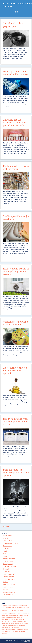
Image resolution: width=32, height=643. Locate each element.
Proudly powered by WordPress (12, 640)
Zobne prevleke (8, 594)
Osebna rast (6, 571)
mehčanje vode (5, 615)
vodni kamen (19, 627)
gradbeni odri (4, 610)
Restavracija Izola (8, 576)
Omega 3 (6, 569)
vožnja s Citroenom (6, 629)
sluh (6, 625)
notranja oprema (12, 617)
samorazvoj (11, 623)
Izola (10, 610)
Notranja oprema (8, 561)
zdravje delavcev (22, 631)
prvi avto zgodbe (5, 623)
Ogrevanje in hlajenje (9, 566)
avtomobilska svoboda (6, 605)
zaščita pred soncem (6, 631)
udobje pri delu (22, 625)
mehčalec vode (26, 613)
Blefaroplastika (7, 535)
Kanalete (6, 551)
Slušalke (5, 582)
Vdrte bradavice (8, 587)
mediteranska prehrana (17, 613)
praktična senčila (13, 621)
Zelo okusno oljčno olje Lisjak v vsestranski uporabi (15, 370)
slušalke (3, 625)
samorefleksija (18, 623)
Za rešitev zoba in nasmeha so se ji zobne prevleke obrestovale (15, 122)
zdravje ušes (4, 633)
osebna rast (21, 619)
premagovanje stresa (21, 621)
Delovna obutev (8, 541)
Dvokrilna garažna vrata (10, 543)
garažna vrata (26, 607)
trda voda (16, 625)
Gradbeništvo (7, 548)
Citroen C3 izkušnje (16, 605)
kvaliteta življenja (5, 613)
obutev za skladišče (6, 619)
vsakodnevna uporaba (15, 629)
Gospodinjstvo (7, 546)
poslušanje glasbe (5, 621)
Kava (4, 553)
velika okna (13, 627)
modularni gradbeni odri (13, 615)
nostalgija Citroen (5, 617)
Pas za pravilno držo (9, 574)
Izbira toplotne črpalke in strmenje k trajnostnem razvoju (16, 271)
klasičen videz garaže (18, 610)
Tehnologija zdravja (9, 584)
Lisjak (5, 556)
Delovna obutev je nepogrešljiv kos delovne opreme (16, 472)
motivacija (21, 615)
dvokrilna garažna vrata (6, 607)
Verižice (5, 589)
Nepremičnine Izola (9, 559)
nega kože (26, 615)
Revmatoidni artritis (9, 579)
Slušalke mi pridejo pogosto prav (13, 25)
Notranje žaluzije (8, 564)
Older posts (5, 526)
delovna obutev (23, 605)
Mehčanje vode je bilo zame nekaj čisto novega (15, 73)
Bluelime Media (27, 641)
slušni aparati (11, 625)
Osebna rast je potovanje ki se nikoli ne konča (15, 323)
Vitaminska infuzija (9, 592)
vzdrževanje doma (24, 629)
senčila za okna (25, 623)
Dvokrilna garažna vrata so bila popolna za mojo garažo (15, 421)
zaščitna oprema (14, 631)
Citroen (5, 538)
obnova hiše (19, 617)
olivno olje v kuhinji (14, 619)
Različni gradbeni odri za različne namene (16, 167)
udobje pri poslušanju (6, 627)
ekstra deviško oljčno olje (17, 607)
